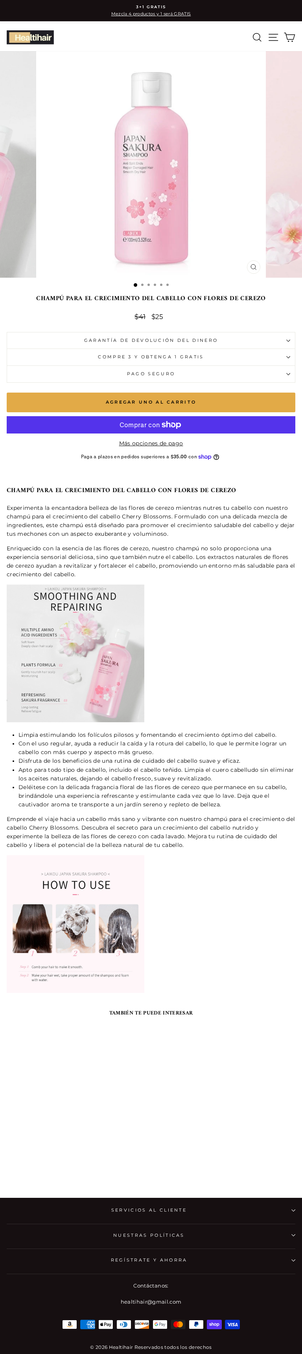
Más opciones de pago (151, 443)
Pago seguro (151, 373)
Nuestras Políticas (149, 1235)
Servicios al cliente (149, 1210)
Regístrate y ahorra (149, 1260)
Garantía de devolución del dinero (151, 340)
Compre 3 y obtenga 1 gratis (151, 357)
